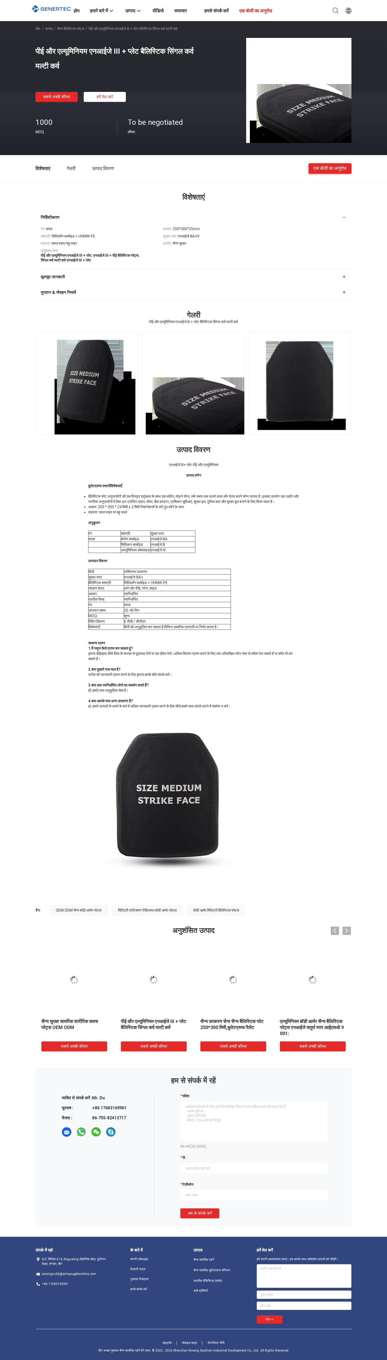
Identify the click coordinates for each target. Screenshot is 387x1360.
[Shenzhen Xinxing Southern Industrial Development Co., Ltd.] (51, 8)
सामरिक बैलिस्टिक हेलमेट (208, 1281)
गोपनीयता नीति (216, 1343)
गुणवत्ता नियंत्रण (139, 1279)
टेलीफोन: (188, 1184)
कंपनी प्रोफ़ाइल (139, 1259)
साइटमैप (167, 1343)
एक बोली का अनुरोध (330, 168)
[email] (66, 1132)
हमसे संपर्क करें (138, 1289)
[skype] (111, 1132)
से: (184, 1157)
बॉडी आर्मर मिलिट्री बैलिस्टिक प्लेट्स (216, 910)
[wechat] (96, 1132)
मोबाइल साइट (189, 1343)
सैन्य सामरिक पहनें (204, 1260)
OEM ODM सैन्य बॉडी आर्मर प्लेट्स (78, 910)
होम (38, 29)
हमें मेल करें (105, 96)
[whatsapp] (81, 1132)
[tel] (125, 1132)
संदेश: (186, 1096)
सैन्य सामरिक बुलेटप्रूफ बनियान (212, 1270)
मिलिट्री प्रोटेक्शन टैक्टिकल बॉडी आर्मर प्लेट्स (147, 910)
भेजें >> (269, 1319)
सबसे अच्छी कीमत (56, 96)
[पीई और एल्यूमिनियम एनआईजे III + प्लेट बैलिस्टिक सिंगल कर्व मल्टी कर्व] (298, 90)
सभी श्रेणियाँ (201, 1291)
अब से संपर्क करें (200, 1213)
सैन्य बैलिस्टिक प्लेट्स (70, 29)
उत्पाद (49, 29)
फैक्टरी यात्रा (138, 1269)
